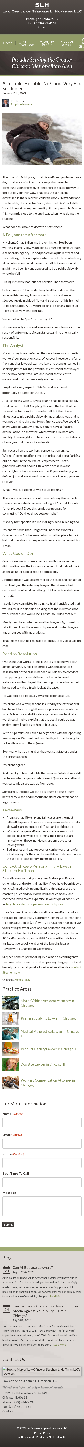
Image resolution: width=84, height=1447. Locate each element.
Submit (8, 1224)
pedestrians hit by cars (48, 904)
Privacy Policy (42, 1433)
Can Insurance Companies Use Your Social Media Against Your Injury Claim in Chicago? (46, 1311)
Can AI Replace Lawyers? (33, 1267)
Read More (56, 1296)
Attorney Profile (47, 43)
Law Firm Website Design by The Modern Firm (42, 1437)
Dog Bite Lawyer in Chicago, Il (43, 1064)
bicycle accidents (17, 904)
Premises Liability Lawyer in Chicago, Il (49, 1018)
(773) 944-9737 (47, 19)
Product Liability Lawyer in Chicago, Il (49, 1049)
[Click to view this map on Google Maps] (42, 1374)
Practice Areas (66, 43)
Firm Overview (26, 43)
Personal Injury (22, 979)
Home (7, 43)
